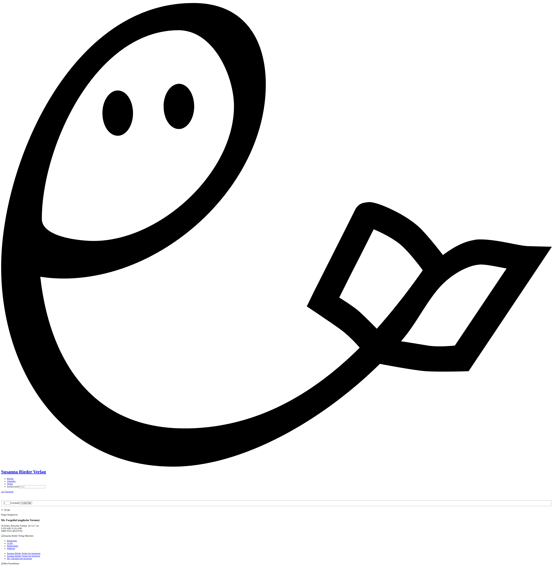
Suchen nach (13, 486)
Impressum (12, 541)
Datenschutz (12, 546)
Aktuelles (11, 481)
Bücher (10, 478)
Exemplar (15, 503)
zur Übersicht (7, 492)
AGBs (10, 543)
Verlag (10, 484)
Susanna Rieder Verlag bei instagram (23, 553)
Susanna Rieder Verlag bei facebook (23, 556)
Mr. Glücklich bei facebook (19, 558)
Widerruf (11, 548)
